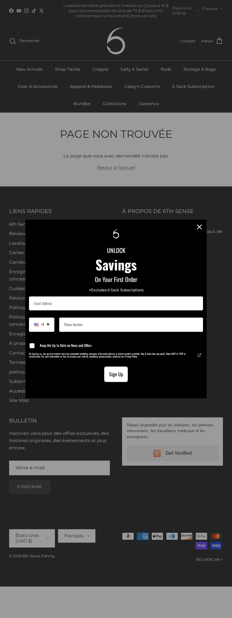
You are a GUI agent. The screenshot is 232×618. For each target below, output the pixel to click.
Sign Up (116, 374)
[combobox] (41, 325)
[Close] (199, 227)
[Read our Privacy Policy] (199, 355)
